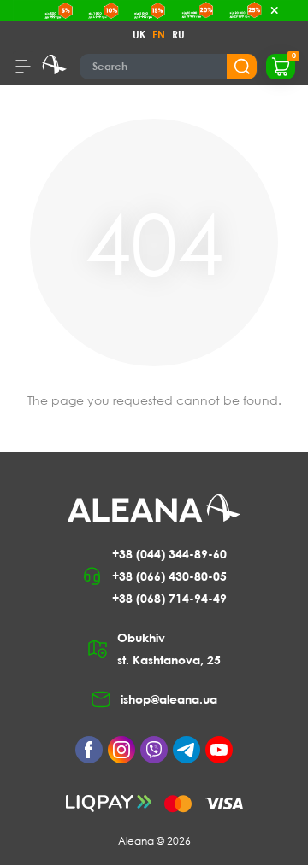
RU (178, 34)
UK (139, 34)
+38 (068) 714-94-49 (169, 598)
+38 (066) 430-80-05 (169, 576)
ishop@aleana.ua (169, 699)
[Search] (242, 66)
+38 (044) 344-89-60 (169, 553)
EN (158, 34)
